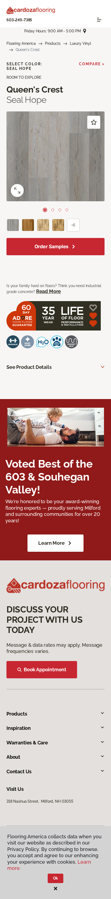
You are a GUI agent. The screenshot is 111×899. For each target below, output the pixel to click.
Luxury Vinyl (80, 43)
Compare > (92, 64)
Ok (55, 878)
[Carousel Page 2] (52, 210)
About (13, 757)
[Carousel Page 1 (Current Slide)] (45, 210)
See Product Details (29, 367)
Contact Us (19, 771)
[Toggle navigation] (99, 19)
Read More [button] (48, 291)
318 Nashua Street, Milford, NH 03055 (39, 801)
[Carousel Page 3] (59, 210)
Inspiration (18, 728)
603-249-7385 (19, 20)
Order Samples (51, 246)
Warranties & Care (27, 742)
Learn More (51, 543)
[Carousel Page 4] (66, 210)
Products (53, 43)
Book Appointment (45, 669)
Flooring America (21, 43)
